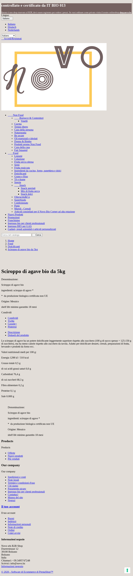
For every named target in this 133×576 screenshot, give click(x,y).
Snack (20, 185)
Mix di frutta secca (30, 191)
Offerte (11, 453)
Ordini (11, 530)
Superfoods (20, 199)
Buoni (11, 518)
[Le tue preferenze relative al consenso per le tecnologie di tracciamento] (127, 570)
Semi (16, 164)
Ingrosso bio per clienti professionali (26, 223)
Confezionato (21, 202)
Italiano (11, 24)
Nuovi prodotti (15, 455)
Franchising (14, 220)
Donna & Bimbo (22, 141)
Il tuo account (10, 506)
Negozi (11, 500)
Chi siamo (13, 485)
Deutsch (12, 27)
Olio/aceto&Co (22, 197)
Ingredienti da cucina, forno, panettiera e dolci (37, 170)
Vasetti (24, 121)
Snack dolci (27, 194)
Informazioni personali (19, 524)
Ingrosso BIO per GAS (20, 226)
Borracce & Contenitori (28, 118)
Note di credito (15, 527)
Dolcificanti (20, 173)
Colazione (19, 159)
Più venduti (13, 458)
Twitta (11, 321)
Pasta (17, 205)
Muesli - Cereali (22, 208)
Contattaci (13, 494)
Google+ (12, 323)
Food (13, 153)
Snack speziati (28, 188)
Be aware (19, 135)
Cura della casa (22, 147)
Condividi (13, 318)
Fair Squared (20, 150)
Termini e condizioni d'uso (21, 482)
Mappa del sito (15, 497)
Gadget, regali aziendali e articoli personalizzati (32, 229)
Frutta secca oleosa (24, 161)
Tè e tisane (19, 179)
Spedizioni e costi (17, 477)
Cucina (18, 123)
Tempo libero (21, 126)
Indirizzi (12, 521)
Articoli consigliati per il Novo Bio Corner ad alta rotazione (44, 211)
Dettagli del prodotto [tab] (18, 335)
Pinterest (12, 326)
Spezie (17, 182)
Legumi (18, 156)
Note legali (13, 480)
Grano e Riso (21, 176)
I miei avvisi (14, 533)
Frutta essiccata (22, 167)
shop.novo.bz (125, 12)
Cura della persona (23, 129)
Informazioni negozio (12, 566)
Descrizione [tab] (14, 332)
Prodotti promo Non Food (27, 144)
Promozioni (14, 217)
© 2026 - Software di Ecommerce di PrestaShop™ (27, 571)
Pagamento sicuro (17, 488)
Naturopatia (20, 132)
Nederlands (13, 30)
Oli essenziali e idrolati (25, 138)
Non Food (16, 115)
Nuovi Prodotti (15, 214)
